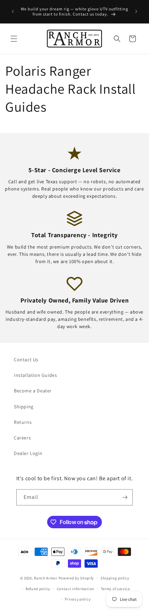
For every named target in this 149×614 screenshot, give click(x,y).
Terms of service (115, 588)
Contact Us (26, 359)
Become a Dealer (33, 391)
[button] (13, 38)
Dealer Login (28, 453)
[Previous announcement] (12, 11)
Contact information (75, 588)
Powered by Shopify (76, 578)
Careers (22, 438)
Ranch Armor (46, 578)
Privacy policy (77, 599)
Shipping (24, 406)
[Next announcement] (136, 11)
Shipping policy (114, 578)
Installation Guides (35, 375)
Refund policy (38, 588)
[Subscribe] (124, 497)
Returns (23, 422)
